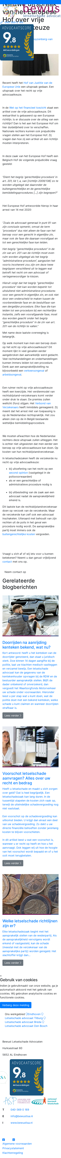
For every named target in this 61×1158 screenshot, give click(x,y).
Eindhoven (34, 1014)
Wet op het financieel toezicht (27, 107)
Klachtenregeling (12, 1152)
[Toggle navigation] (5, 2)
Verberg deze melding (15, 1005)
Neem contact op (15, 572)
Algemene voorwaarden (17, 1143)
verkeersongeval (34, 370)
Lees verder (12, 715)
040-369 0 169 (20, 1109)
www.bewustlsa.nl (22, 1122)
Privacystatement (13, 1148)
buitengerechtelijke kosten (18, 534)
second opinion (18, 472)
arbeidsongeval (11, 374)
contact (7, 561)
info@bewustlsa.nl (22, 1116)
